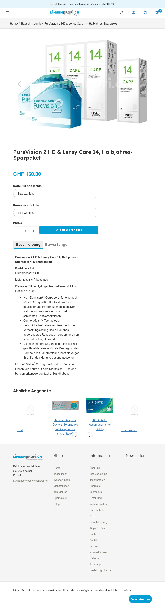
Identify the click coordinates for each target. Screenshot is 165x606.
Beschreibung (28, 244)
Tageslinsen (60, 474)
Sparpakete (60, 498)
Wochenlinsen (62, 480)
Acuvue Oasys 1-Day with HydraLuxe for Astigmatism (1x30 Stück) (65, 426)
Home (57, 468)
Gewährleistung (98, 522)
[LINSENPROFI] (65, 12)
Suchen (94, 534)
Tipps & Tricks (98, 528)
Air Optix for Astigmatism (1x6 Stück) (100, 424)
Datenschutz (97, 510)
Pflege (57, 504)
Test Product (129, 430)
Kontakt (94, 540)
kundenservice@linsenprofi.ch (30, 480)
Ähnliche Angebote (32, 390)
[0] (157, 13)
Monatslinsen (61, 486)
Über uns (95, 468)
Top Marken (60, 492)
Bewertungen (57, 244)
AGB (92, 516)
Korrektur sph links (26, 205)
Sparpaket (95, 486)
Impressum (96, 492)
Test (20, 430)
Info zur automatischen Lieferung (98, 552)
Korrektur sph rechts (27, 186)
